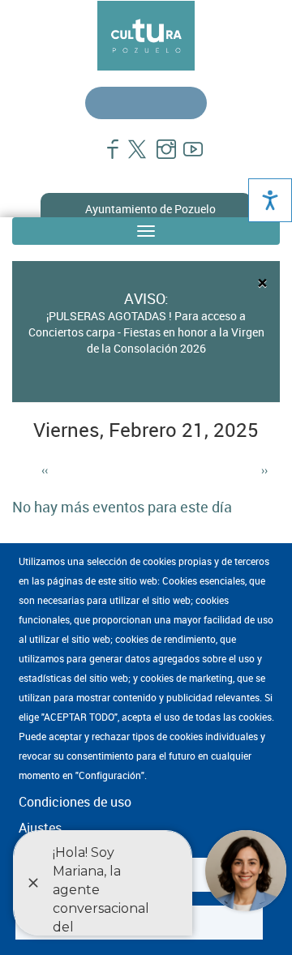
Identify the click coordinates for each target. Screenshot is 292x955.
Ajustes (40, 828)
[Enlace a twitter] (133, 157)
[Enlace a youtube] (186, 157)
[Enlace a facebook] (106, 157)
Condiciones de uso (75, 802)
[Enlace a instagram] (159, 157)
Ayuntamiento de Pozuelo (150, 208)
